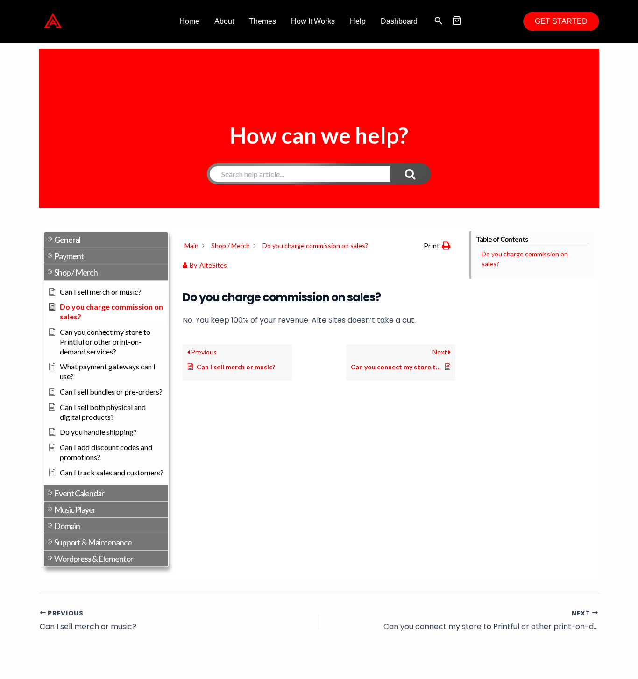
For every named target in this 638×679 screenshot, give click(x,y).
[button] (438, 21)
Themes (262, 21)
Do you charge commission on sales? (525, 259)
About (224, 21)
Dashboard (399, 21)
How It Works (313, 21)
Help (358, 21)
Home (189, 21)
